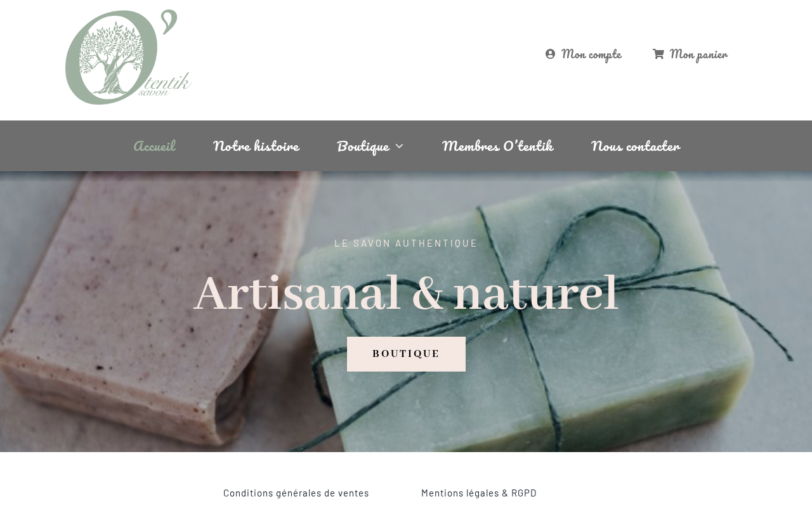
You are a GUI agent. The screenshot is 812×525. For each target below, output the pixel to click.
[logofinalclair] (128, 14)
